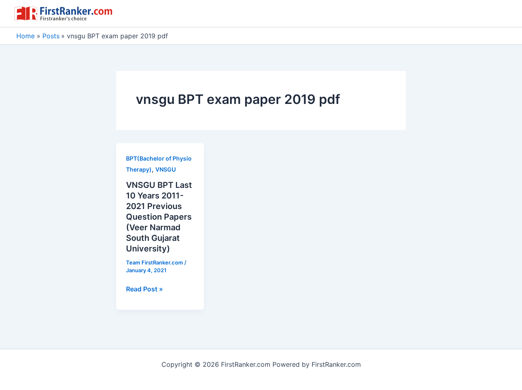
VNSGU (165, 169)
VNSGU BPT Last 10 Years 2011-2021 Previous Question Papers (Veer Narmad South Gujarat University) (159, 216)
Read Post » (144, 289)
